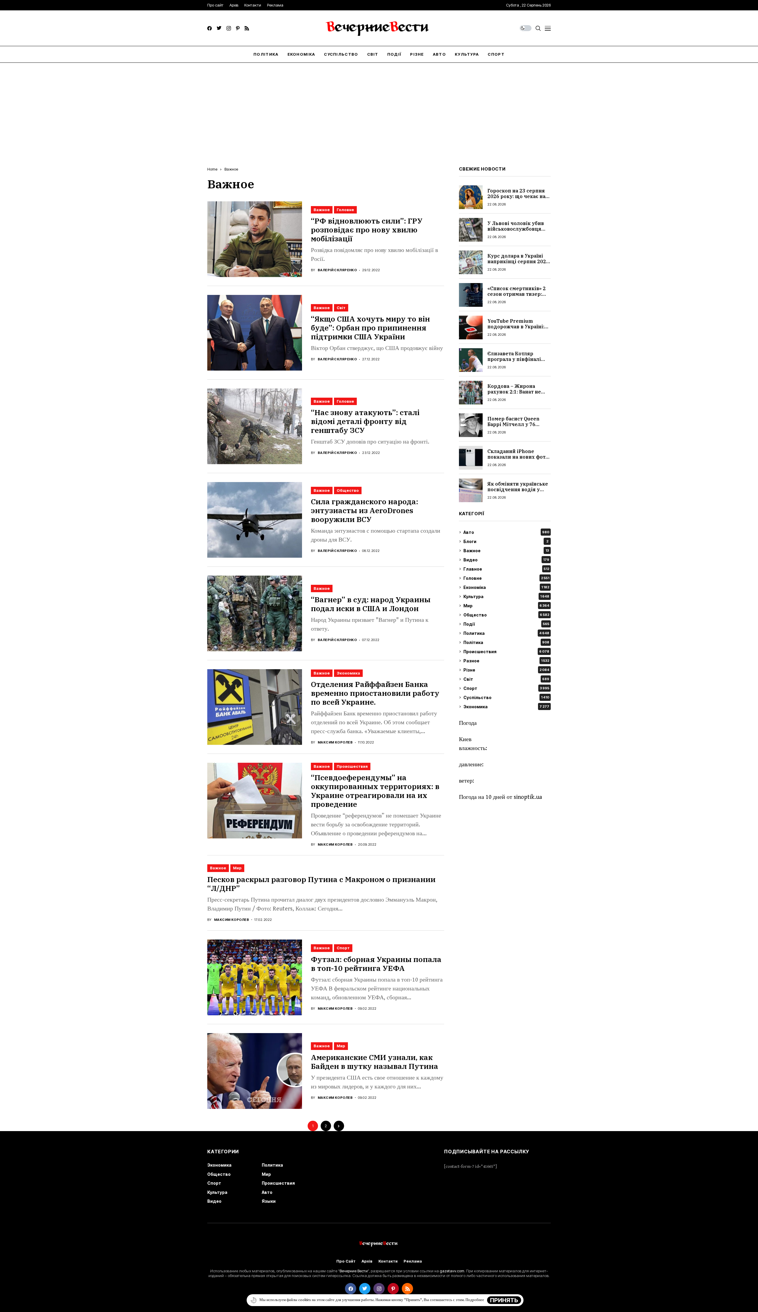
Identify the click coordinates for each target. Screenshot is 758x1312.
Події (506, 624)
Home (212, 169)
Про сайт (346, 1261)
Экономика (348, 673)
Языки (269, 1201)
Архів (367, 1261)
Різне (506, 669)
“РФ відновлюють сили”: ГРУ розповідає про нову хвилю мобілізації (367, 229)
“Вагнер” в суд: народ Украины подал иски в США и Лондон (371, 604)
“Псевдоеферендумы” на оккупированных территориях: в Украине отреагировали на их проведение (375, 791)
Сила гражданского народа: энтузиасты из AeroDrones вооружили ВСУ (364, 510)
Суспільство (506, 697)
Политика (506, 633)
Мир (237, 867)
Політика (506, 642)
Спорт (343, 947)
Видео (506, 559)
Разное (506, 660)
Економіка (506, 587)
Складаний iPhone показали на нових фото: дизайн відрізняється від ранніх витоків (518, 459)
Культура (506, 596)
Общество (348, 490)
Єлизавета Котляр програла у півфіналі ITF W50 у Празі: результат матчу (514, 362)
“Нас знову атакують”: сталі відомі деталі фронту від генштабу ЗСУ (365, 421)
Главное (506, 568)
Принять (504, 1300)
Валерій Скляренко (337, 270)
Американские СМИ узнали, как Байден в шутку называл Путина (374, 1061)
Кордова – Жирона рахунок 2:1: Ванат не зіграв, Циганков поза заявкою (515, 394)
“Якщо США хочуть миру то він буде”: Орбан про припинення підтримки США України (370, 327)
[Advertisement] (379, 107)
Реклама (413, 1261)
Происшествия (352, 766)
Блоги (505, 541)
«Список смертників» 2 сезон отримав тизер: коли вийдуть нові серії (517, 294)
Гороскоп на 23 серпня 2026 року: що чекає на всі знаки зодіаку (516, 196)
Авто (506, 532)
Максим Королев (335, 742)
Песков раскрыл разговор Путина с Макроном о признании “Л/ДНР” (321, 883)
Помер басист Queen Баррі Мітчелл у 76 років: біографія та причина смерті (513, 427)
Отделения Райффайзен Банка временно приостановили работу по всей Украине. (375, 693)
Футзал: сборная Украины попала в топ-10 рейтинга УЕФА (376, 963)
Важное (231, 169)
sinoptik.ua (528, 797)
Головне (345, 209)
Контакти (388, 1261)
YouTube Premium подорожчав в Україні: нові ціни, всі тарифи (515, 326)
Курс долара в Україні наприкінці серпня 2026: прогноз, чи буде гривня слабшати (518, 264)
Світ (341, 307)
